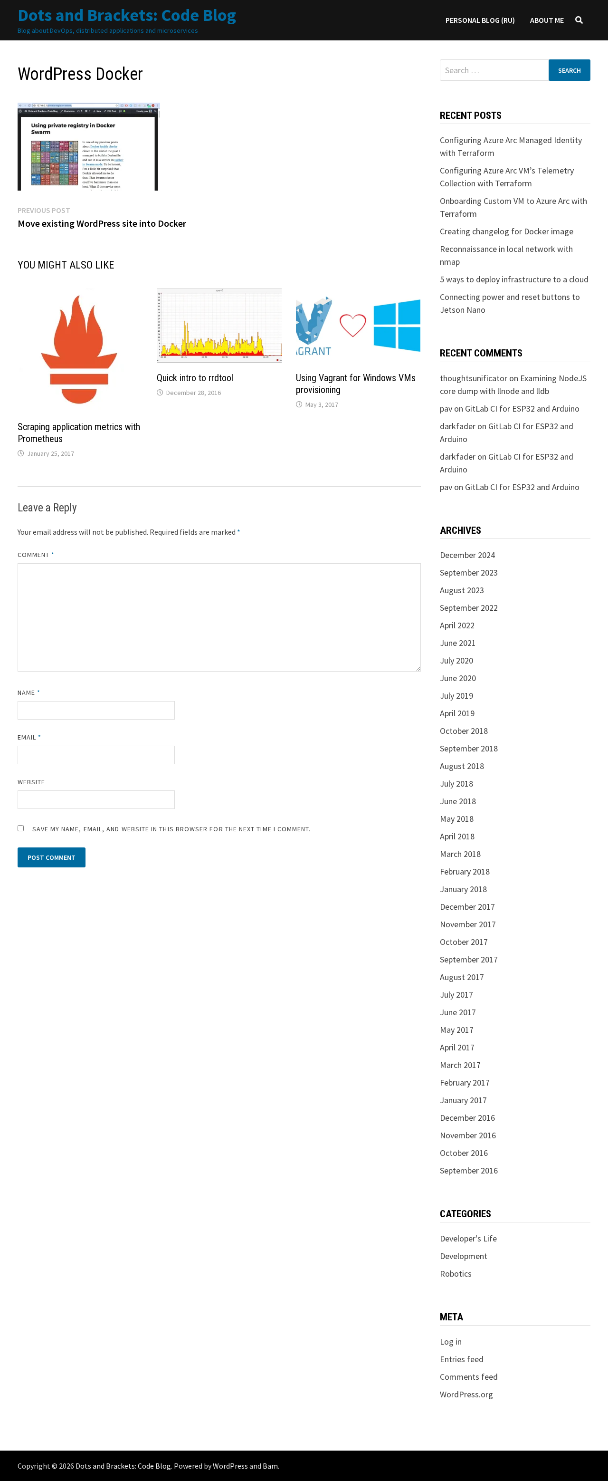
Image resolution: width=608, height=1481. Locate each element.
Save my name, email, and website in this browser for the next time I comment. (171, 829)
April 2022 (457, 625)
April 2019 (457, 713)
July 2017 (456, 994)
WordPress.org (466, 1394)
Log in (451, 1341)
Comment (36, 554)
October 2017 (464, 941)
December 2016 (467, 1117)
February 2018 (465, 871)
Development (463, 1255)
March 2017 (460, 1064)
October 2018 (464, 730)
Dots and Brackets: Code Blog (127, 15)
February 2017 (465, 1082)
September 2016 (469, 1170)
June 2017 (458, 1012)
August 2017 (462, 976)
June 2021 (458, 642)
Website (32, 782)
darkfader (457, 426)
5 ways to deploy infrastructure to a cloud (514, 279)
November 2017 (468, 924)
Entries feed (462, 1359)
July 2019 (456, 695)
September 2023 (469, 572)
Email (30, 737)
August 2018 (462, 765)
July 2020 (456, 660)
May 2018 (457, 818)
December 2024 (467, 554)
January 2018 (463, 889)
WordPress (230, 1466)
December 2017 (467, 906)
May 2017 (457, 1029)
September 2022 (469, 607)
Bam (270, 1466)
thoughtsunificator (473, 378)
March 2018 (460, 853)
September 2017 (469, 959)
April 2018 (457, 836)
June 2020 (458, 678)
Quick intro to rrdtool (195, 378)
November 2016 (468, 1135)
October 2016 (464, 1152)
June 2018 (458, 801)
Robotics (456, 1273)
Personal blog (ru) (480, 20)
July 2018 (456, 783)
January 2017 (463, 1100)
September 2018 (469, 748)
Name (29, 692)
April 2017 (457, 1047)
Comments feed (469, 1376)
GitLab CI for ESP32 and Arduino (522, 408)
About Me (547, 20)
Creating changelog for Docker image (506, 231)
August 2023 (462, 590)
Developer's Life (468, 1238)
